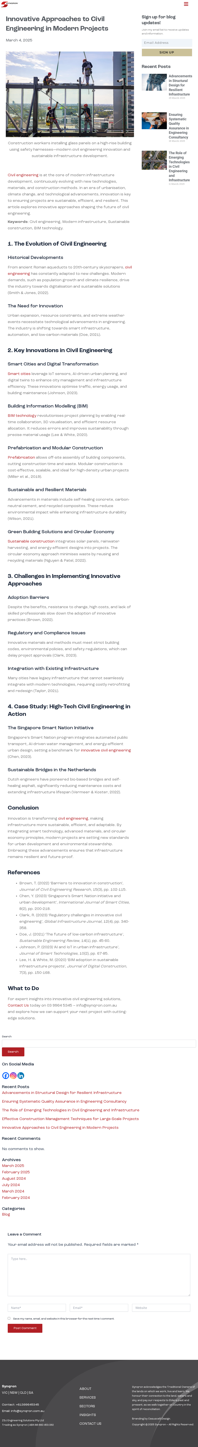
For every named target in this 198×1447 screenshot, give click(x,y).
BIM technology (22, 416)
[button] (186, 4)
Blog (6, 1215)
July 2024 (11, 1185)
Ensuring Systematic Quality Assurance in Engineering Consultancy (64, 1102)
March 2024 (13, 1191)
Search (7, 1036)
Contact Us (18, 1006)
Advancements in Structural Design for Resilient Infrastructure (180, 85)
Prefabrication (21, 458)
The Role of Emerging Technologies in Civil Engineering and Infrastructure (179, 166)
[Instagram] (13, 1075)
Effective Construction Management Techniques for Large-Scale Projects (70, 1119)
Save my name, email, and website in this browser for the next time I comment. (63, 1318)
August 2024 (14, 1179)
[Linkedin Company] (20, 1075)
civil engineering (73, 819)
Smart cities (19, 374)
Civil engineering (23, 175)
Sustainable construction (31, 541)
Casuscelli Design (159, 1419)
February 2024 (16, 1198)
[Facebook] (5, 1075)
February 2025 (16, 1172)
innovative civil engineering (105, 750)
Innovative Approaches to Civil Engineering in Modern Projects (60, 1128)
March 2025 (13, 1166)
